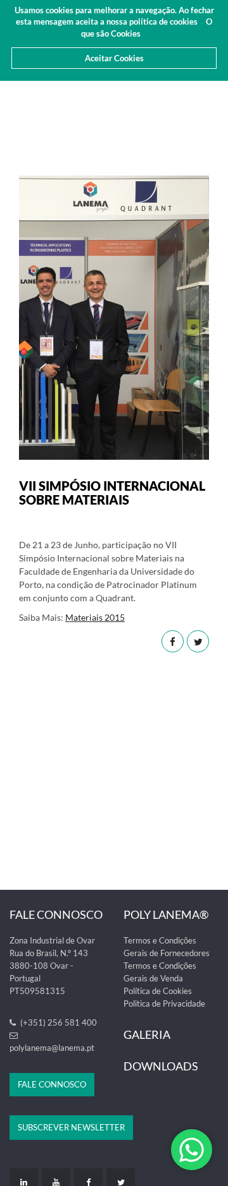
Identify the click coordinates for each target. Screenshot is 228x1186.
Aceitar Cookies (114, 58)
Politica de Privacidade (164, 1003)
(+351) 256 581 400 (57, 1022)
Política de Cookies (158, 991)
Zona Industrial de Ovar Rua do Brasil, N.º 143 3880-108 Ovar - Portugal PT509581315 (52, 965)
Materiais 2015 (95, 617)
